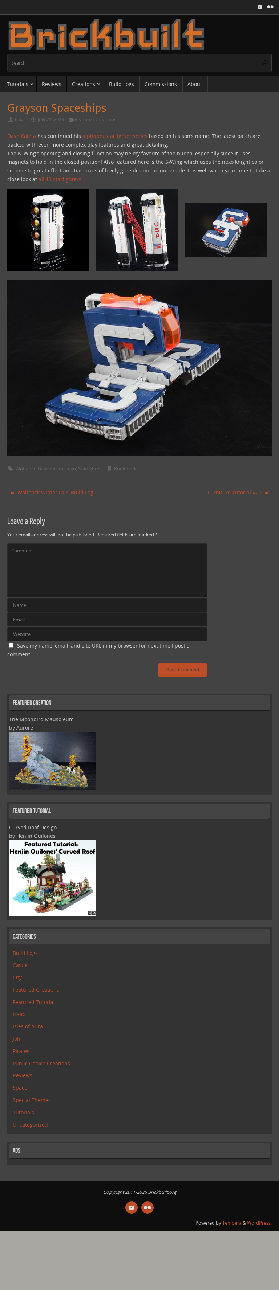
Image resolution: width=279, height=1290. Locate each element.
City (17, 977)
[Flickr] (270, 7)
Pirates (21, 1051)
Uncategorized (30, 1124)
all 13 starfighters (60, 179)
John (18, 1038)
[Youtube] (260, 7)
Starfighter (89, 469)
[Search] (265, 63)
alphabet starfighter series (114, 135)
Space (20, 1087)
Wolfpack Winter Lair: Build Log (54, 492)
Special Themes (32, 1100)
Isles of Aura (28, 1026)
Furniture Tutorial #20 (235, 492)
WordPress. (259, 1223)
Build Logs (25, 953)
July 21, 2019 (51, 120)
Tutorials (23, 1112)
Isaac (20, 120)
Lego (70, 469)
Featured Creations (95, 120)
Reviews (22, 1075)
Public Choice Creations (41, 1063)
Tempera (232, 1223)
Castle (20, 965)
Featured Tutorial (34, 1002)
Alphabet (26, 469)
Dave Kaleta (21, 135)
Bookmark (125, 469)
